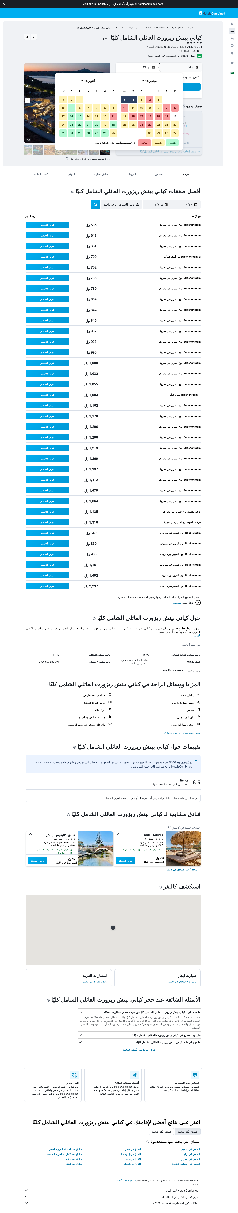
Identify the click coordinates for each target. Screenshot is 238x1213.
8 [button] (158, 108)
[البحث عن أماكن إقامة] (232, 31)
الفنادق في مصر (133, 1159)
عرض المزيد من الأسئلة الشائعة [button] (139, 1049)
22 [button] (158, 125)
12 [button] (124, 108)
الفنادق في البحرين (190, 1159)
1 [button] (158, 100)
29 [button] (158, 133)
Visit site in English (94, 4)
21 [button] (166, 125)
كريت (138, 27)
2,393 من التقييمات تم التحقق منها (168, 56)
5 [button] (125, 100)
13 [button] (174, 116)
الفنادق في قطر (133, 1149)
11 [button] (133, 108)
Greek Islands (158, 27)
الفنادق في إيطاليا (132, 1163)
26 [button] (124, 125)
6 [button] (175, 108)
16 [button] (149, 116)
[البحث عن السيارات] (232, 38)
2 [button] (150, 100)
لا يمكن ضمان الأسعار (126, 1180)
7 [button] (166, 108)
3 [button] (141, 100)
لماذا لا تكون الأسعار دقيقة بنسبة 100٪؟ (175, 1203)
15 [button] (158, 116)
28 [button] (166, 133)
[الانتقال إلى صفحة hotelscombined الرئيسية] (211, 13)
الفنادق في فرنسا (74, 1159)
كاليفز (122, 27)
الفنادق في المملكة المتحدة (186, 1163)
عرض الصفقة (125, 860)
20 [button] (174, 125)
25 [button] (133, 125)
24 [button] (141, 125)
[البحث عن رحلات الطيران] (232, 23)
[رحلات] (232, 62)
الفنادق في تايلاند (74, 1163)
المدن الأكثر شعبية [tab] (161, 1131)
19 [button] (124, 116)
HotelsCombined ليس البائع (181, 1190)
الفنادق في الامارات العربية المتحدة (65, 1154)
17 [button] (141, 116)
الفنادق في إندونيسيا (131, 1154)
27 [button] (174, 133)
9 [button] (150, 108)
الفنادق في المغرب (190, 1149)
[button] (4, 4)
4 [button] (133, 100)
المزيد (197, 635)
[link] (182, 869)
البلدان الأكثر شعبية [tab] (188, 1131)
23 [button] (149, 125)
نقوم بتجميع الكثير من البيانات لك (179, 1197)
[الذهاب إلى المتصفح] (232, 52)
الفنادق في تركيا (191, 1154)
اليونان (180, 27)
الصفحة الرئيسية (195, 27)
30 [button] (149, 133)
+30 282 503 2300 (190, 51)
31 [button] (63, 133)
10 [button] (141, 108)
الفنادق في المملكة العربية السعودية (64, 1149)
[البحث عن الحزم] (232, 45)
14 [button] (166, 116)
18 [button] (133, 116)
